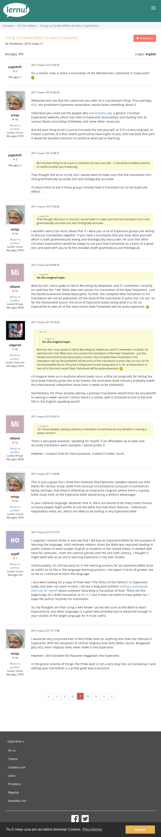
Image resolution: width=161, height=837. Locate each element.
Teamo (13, 759)
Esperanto (15, 741)
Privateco (14, 784)
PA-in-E (86, 595)
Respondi (146, 38)
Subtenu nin (17, 767)
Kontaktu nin (17, 801)
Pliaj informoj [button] (92, 829)
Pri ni (12, 751)
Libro (11, 776)
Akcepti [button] (140, 829)
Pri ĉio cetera (27, 26)
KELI (34, 105)
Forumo (8, 26)
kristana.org (103, 113)
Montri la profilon (15, 127)
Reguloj (13, 792)
